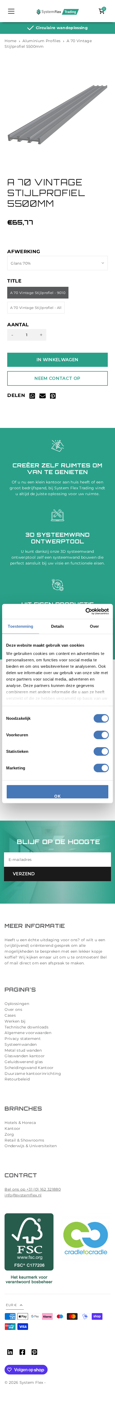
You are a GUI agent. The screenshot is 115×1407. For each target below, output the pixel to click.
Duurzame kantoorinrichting (33, 1073)
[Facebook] (22, 1353)
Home (10, 40)
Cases (10, 1015)
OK (57, 796)
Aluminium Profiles (41, 40)
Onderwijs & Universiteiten (31, 1146)
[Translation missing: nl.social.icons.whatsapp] (32, 397)
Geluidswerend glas (24, 1062)
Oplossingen (17, 1003)
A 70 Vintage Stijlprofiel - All (36, 307)
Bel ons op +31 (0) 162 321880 (33, 1189)
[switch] (101, 734)
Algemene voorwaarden (28, 1033)
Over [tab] (94, 626)
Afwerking (23, 252)
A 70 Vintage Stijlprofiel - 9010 (38, 293)
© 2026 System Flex (24, 1382)
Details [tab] (57, 626)
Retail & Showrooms (24, 1140)
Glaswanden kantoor (25, 1056)
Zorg (9, 1134)
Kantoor (12, 1128)
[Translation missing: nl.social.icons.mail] (42, 397)
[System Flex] (57, 11)
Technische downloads (26, 1027)
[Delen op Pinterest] (53, 397)
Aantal (18, 325)
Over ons (13, 1009)
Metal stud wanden (23, 1050)
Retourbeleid (17, 1079)
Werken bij (15, 1021)
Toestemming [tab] (20, 626)
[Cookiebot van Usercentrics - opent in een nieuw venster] (85, 611)
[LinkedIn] (10, 1353)
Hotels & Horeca (20, 1122)
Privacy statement (23, 1038)
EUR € (11, 1305)
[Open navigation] (11, 11)
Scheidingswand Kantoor (29, 1068)
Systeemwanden (21, 1044)
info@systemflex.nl (23, 1195)
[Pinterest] (34, 1353)
